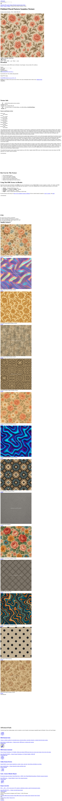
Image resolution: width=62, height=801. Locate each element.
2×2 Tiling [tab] (6, 58)
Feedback (2, 799)
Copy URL (3, 80)
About (24, 4)
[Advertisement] (31, 90)
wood (45, 193)
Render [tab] (2, 58)
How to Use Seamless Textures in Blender (22, 193)
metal (53, 193)
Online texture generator (29, 795)
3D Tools (14, 4)
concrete (48, 193)
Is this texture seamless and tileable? (8, 217)
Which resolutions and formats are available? (10, 218)
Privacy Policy (6, 797)
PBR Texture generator (9, 795)
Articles (10, 4)
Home (1, 6)
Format (1, 67)
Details (1, 257)
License (1, 797)
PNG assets (7, 4)
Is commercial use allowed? (7, 221)
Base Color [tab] (11, 58)
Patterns (8, 6)
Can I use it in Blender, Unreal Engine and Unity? (11, 219)
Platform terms (39, 79)
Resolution (2, 69)
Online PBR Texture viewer (19, 795)
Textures (5, 6)
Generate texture (19, 4)
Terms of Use (12, 797)
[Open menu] (1, 3)
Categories (2, 4)
